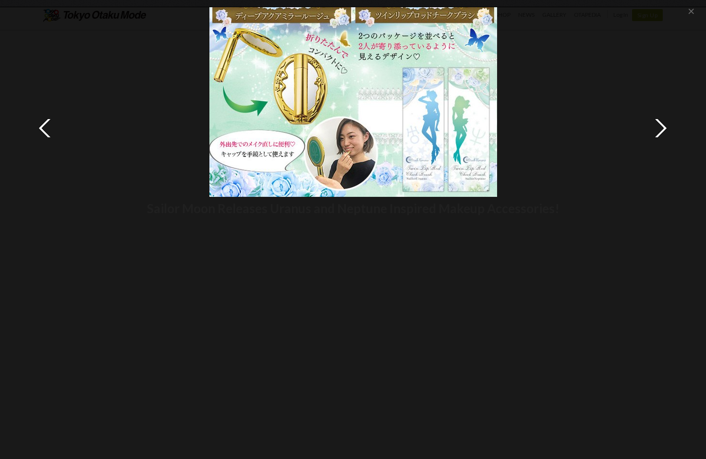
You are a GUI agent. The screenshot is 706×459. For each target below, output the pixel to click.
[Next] (660, 128)
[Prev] (45, 128)
